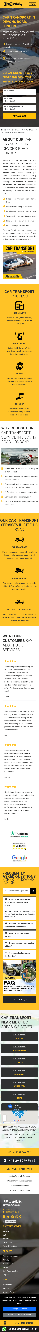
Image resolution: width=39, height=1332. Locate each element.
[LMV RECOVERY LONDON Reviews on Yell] (19, 846)
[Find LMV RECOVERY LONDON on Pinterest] (12, 1217)
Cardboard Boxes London (19, 1186)
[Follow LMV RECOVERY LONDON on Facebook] (4, 1217)
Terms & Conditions (10, 1246)
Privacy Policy (8, 1242)
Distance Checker (9, 1292)
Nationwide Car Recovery (14, 185)
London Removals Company (19, 1176)
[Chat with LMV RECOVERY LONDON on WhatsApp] (5, 1329)
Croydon (6, 1275)
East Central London (10, 1256)
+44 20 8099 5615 (21, 1160)
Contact (6, 1231)
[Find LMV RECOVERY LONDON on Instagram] (16, 1217)
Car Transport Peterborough (19, 1190)
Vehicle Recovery (19, 1152)
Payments (6, 1288)
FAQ (4, 1235)
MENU (32, 4)
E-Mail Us (8, 1209)
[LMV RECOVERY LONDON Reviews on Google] (19, 858)
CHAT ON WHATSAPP (23, 1329)
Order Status (7, 1285)
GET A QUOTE (19, 116)
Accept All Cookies (19, 1309)
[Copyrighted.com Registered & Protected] (9, 1221)
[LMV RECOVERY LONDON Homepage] (13, 4)
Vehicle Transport (15, 130)
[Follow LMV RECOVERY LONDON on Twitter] (8, 1217)
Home (3, 130)
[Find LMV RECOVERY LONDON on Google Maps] (20, 1217)
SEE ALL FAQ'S (19, 1000)
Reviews (6, 1239)
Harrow (5, 1267)
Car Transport (31, 130)
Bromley (6, 1260)
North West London (10, 1271)
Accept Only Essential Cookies (19, 1315)
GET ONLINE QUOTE (22, 1323)
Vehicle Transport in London (21, 182)
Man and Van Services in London (19, 1181)
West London (8, 1264)
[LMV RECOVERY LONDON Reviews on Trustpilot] (19, 834)
